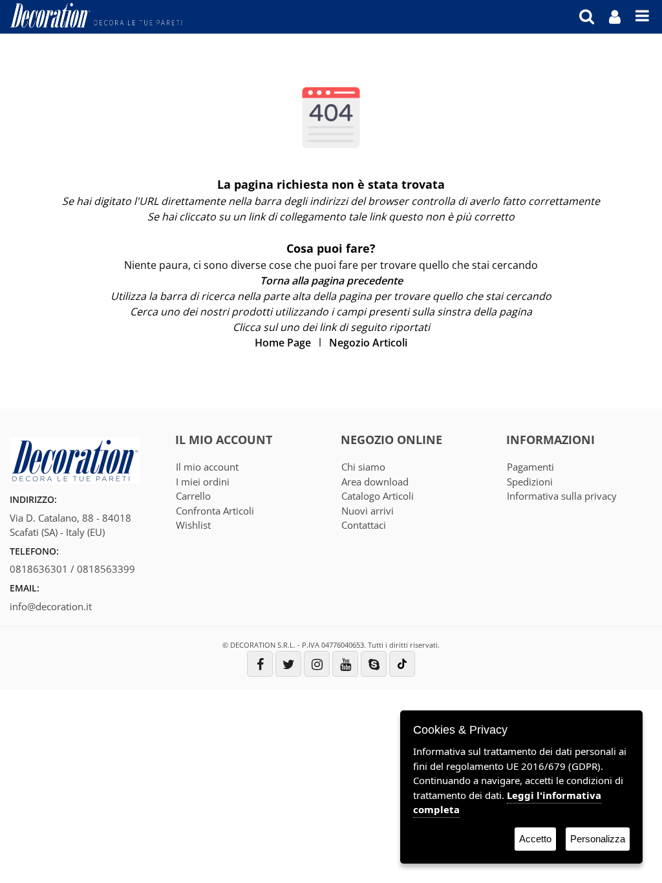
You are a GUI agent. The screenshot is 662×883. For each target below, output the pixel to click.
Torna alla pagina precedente (331, 280)
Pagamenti (530, 466)
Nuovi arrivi (367, 510)
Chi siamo (363, 466)
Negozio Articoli (368, 342)
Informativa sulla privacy (562, 495)
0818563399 (106, 568)
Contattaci (363, 524)
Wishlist (193, 524)
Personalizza (597, 838)
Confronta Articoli (215, 510)
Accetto (535, 838)
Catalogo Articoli (377, 495)
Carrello (193, 495)
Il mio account (207, 466)
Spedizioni (530, 481)
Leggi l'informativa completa (507, 802)
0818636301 (39, 568)
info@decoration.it (51, 606)
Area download (375, 481)
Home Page (283, 342)
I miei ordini (203, 481)
